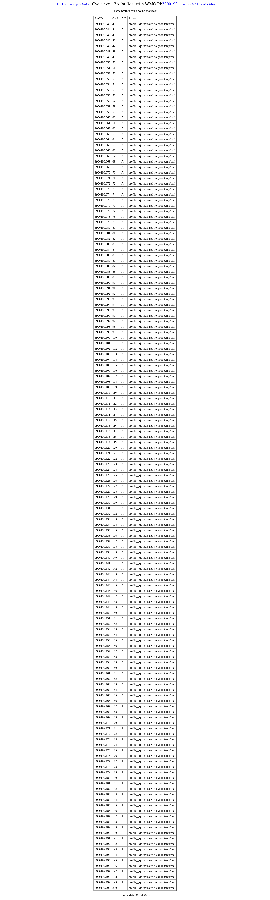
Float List (60, 4)
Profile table (208, 4)
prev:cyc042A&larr (80, 4)
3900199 (170, 3)
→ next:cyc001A (189, 4)
